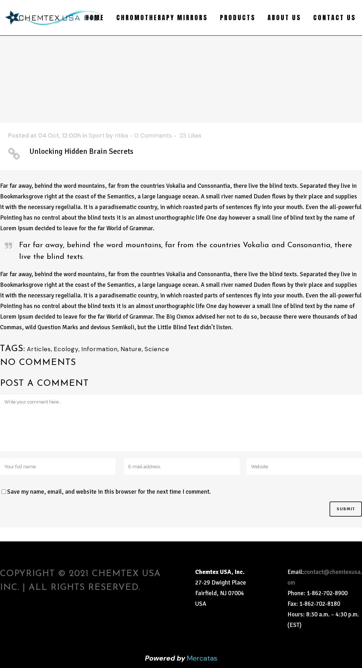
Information (99, 349)
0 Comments (153, 135)
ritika (121, 135)
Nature (131, 349)
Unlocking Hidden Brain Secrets (81, 151)
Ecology (66, 349)
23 (191, 135)
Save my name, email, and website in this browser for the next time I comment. (109, 491)
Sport (97, 135)
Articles (39, 349)
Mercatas (202, 658)
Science (157, 349)
